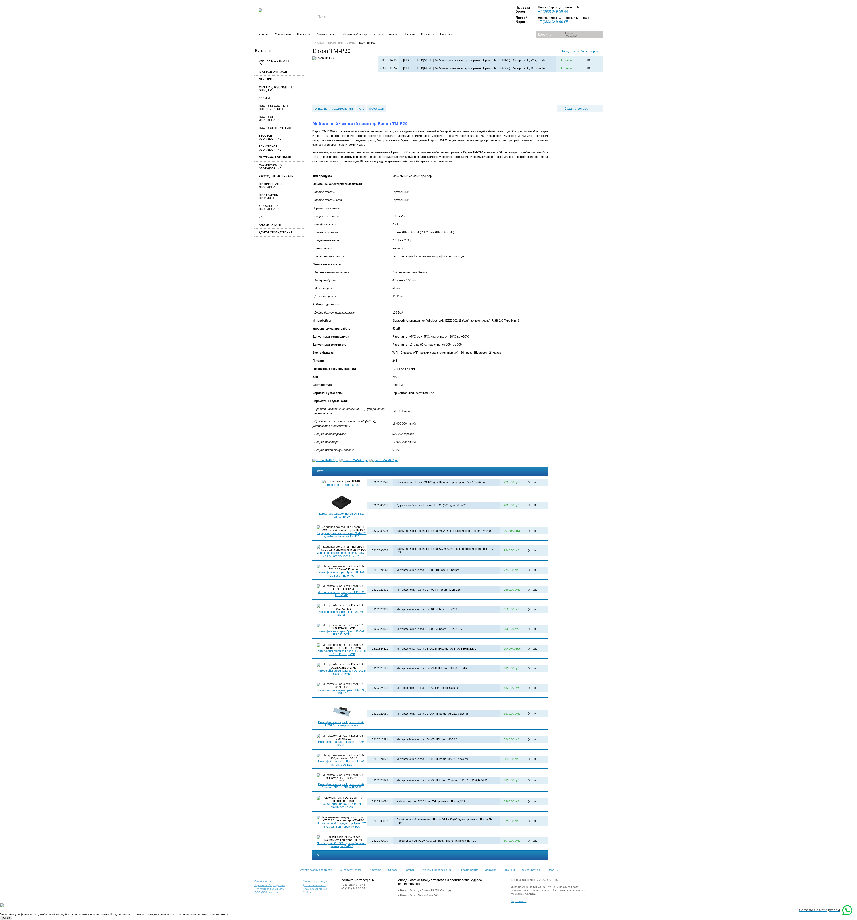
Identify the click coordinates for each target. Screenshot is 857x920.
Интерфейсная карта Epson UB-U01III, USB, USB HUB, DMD (341, 653)
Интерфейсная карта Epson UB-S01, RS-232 (341, 613)
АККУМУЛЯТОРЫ (270, 224)
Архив (351, 42)
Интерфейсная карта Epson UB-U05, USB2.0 (341, 743)
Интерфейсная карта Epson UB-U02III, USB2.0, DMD (341, 672)
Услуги (378, 34)
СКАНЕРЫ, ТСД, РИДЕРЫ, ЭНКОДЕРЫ (276, 89)
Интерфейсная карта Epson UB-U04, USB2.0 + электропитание (341, 724)
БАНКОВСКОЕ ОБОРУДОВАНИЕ (270, 148)
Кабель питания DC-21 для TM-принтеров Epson (342, 805)
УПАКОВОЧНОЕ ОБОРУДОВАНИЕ (270, 207)
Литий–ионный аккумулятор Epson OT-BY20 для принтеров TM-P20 (341, 825)
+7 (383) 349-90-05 (553, 22)
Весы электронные (315, 889)
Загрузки (490, 870)
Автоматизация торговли (316, 870)
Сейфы (307, 892)
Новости (409, 34)
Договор (409, 870)
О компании (283, 34)
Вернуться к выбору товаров (580, 51)
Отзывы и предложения (436, 870)
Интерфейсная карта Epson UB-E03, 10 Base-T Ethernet (341, 574)
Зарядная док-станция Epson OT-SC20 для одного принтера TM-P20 (341, 554)
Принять (6, 918)
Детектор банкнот (314, 885)
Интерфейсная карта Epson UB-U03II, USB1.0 (342, 692)
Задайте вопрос (576, 108)
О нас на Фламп (468, 870)
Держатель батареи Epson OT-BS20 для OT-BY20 (341, 515)
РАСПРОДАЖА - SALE (273, 71)
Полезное (446, 34)
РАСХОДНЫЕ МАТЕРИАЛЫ (276, 176)
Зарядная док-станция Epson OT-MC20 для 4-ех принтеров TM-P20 (341, 535)
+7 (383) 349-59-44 (553, 11)
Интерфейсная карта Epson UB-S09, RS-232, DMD (341, 633)
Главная (263, 34)
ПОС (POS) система (267, 892)
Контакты (427, 34)
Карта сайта (518, 901)
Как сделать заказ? (351, 870)
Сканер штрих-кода (315, 881)
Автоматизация (326, 34)
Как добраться (531, 870)
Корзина (544, 34)
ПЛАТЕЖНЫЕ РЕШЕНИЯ (275, 157)
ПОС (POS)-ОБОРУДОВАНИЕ (270, 118)
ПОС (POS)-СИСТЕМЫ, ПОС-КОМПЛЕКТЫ (274, 107)
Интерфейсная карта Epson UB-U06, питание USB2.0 (341, 763)
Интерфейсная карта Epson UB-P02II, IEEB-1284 (342, 594)
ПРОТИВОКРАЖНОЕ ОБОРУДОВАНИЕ (272, 186)
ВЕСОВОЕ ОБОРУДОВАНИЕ (270, 137)
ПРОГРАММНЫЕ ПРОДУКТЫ (269, 196)
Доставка (375, 870)
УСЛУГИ (264, 98)
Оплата (393, 870)
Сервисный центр (355, 34)
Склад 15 (552, 870)
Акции (393, 34)
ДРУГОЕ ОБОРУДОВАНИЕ (275, 232)
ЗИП (261, 216)
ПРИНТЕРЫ (266, 79)
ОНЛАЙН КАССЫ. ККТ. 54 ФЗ (275, 62)
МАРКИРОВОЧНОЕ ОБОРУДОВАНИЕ (271, 167)
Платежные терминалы (269, 889)
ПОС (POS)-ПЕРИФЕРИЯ (275, 127)
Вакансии (303, 34)
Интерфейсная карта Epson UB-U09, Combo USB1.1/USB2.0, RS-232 (341, 786)
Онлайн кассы (263, 881)
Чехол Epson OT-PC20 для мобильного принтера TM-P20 (341, 845)
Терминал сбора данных (269, 885)
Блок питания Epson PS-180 (342, 484)
